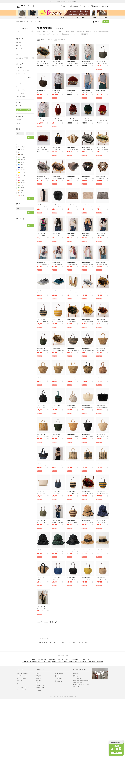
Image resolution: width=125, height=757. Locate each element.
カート (106, 6)
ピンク (22, 177)
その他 (22, 195)
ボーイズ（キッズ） (22, 93)
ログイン (65, 6)
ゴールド (23, 182)
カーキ (22, 162)
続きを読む (84, 34)
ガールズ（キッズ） (22, 96)
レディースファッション (23, 90)
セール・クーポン (21, 48)
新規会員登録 (74, 6)
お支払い (38, 673)
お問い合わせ (39, 690)
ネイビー (23, 167)
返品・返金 (38, 680)
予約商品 (18, 123)
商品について (39, 683)
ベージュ (23, 157)
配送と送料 (38, 676)
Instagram (59, 678)
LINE (58, 676)
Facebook (59, 681)
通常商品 (18, 120)
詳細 (75, 1)
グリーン (23, 159)
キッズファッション (22, 678)
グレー (22, 152)
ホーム (18, 86)
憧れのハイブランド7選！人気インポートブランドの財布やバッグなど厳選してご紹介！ (77, 661)
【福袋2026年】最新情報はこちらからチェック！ (46, 659)
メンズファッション (22, 676)
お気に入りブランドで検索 (23, 110)
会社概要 (75, 673)
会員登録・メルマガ (41, 685)
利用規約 (75, 676)
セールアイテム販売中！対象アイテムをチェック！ (77, 659)
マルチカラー (24, 187)
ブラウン (23, 154)
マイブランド (85, 6)
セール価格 (19, 45)
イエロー (23, 172)
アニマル (23, 193)
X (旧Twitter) (60, 673)
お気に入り (96, 6)
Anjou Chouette (37, 21)
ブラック (23, 149)
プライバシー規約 (77, 678)
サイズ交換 (38, 678)
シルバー (23, 185)
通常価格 (18, 42)
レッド (22, 180)
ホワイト (23, 147)
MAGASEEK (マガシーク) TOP (23, 21)
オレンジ (23, 175)
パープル (23, 170)
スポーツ (19, 680)
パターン (23, 190)
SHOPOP (106, 21)
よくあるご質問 (40, 687)
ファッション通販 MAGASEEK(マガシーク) (26, 6)
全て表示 (20, 67)
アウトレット (20, 683)
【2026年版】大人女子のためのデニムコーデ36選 (36, 661)
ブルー (22, 164)
